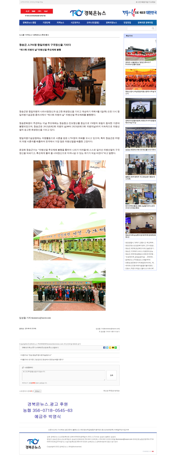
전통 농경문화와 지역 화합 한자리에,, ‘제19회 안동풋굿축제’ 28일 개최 (150, 263)
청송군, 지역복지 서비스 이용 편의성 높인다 (140, 251)
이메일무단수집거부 (121, 430)
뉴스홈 (21, 35)
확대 (25, 348)
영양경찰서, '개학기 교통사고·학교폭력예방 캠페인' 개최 (145, 243)
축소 (30, 348)
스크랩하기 (54, 348)
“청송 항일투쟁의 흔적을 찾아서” (40, 355)
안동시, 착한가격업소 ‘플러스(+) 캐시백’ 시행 (141, 268)
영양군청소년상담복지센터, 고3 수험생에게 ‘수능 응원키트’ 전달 (148, 245)
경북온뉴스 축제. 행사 (41, 35)
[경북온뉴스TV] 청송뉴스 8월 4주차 (137, 260)
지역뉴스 (28, 35)
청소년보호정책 (107, 430)
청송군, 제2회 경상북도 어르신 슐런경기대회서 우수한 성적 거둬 (148, 248)
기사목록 (37, 348)
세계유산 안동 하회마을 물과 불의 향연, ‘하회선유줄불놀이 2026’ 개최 (149, 266)
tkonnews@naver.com (124, 439)
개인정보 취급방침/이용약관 (90, 430)
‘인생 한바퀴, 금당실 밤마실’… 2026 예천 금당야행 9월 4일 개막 (147, 257)
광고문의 (68, 430)
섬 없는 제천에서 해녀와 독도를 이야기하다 (140, 150)
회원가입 (144, 2)
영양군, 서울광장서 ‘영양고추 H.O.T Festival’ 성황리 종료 (138, 63)
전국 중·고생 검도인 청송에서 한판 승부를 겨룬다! (46, 360)
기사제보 (152, 2)
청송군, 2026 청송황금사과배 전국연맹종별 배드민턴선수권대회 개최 (150, 254)
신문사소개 (52, 430)
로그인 (138, 2)
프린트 (45, 348)
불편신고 (76, 430)
